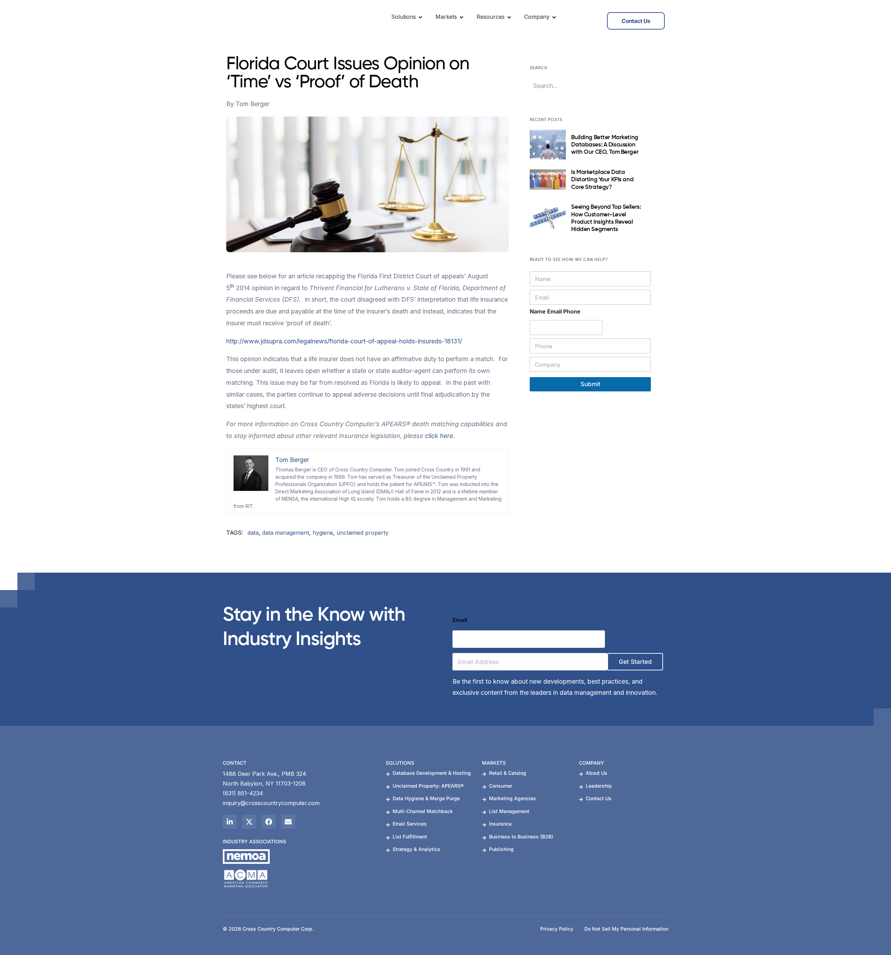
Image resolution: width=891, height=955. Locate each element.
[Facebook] (269, 822)
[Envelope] (288, 822)
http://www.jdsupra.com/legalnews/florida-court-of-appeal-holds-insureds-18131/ (344, 341)
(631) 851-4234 (243, 793)
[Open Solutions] (420, 17)
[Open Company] (554, 17)
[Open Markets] (461, 17)
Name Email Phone (555, 311)
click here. (440, 435)
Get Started (635, 661)
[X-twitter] (249, 822)
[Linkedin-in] (230, 822)
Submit (590, 384)
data (253, 532)
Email (459, 620)
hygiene (323, 532)
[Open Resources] (509, 17)
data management (285, 532)
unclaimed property (362, 532)
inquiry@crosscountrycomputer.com (271, 802)
